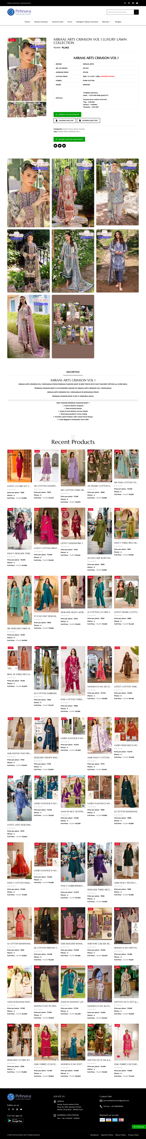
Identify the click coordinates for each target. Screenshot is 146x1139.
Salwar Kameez (41, 22)
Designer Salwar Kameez (87, 22)
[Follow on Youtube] (137, 3)
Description (73, 372)
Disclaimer (94, 1135)
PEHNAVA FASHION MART (68, 384)
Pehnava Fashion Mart (19, 1135)
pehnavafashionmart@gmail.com (116, 1101)
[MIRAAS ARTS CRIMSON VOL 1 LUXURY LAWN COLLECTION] (12, 109)
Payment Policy (107, 1135)
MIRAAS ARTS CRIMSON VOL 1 (68, 132)
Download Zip (66, 121)
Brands (105, 22)
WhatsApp (140, 1127)
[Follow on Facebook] (125, 3)
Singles (118, 22)
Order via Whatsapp (68, 115)
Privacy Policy (133, 1135)
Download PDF (90, 121)
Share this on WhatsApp (70, 139)
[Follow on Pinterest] (129, 3)
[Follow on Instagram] (133, 3)
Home (27, 22)
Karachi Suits (57, 22)
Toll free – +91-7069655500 (113, 1106)
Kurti (70, 22)
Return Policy (120, 1135)
